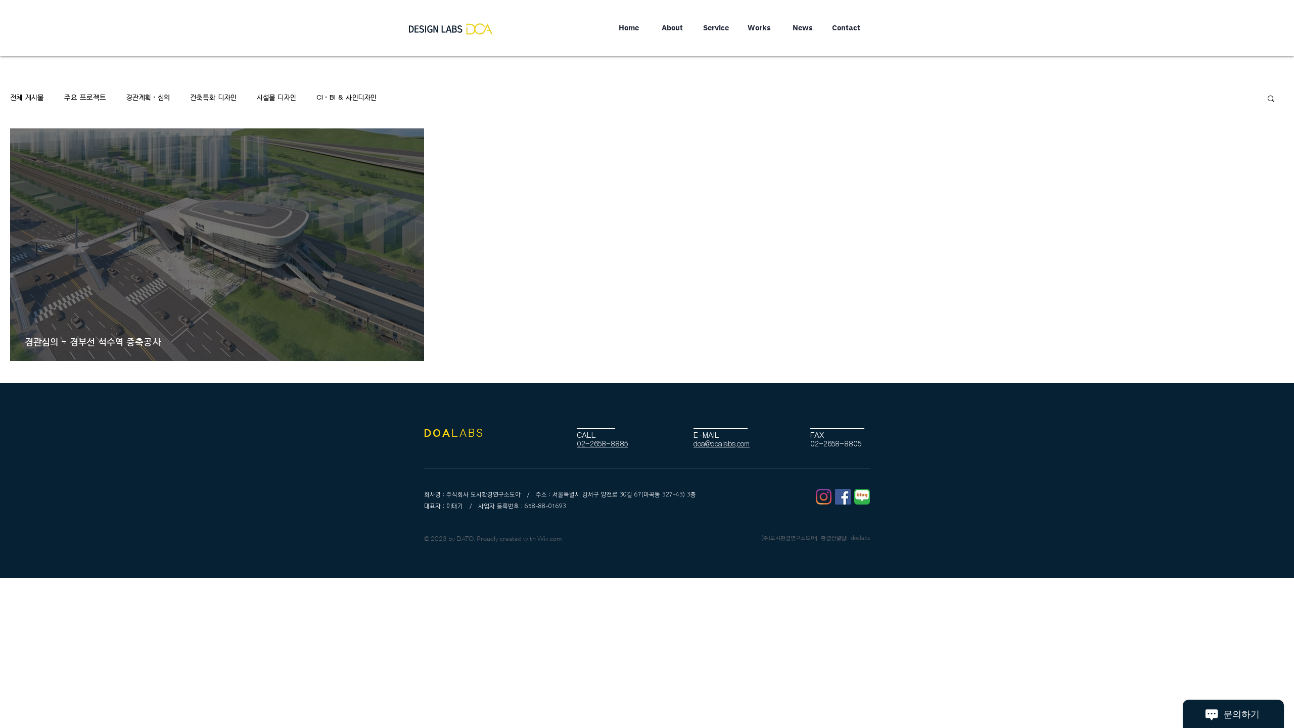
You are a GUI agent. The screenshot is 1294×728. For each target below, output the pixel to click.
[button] (1271, 99)
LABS (467, 433)
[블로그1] (862, 497)
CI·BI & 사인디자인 (346, 98)
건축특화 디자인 (213, 98)
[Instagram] (823, 497)
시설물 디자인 (276, 98)
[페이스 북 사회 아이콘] (843, 497)
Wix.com (549, 538)
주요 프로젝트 (85, 98)
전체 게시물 (27, 98)
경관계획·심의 (148, 98)
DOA (437, 433)
